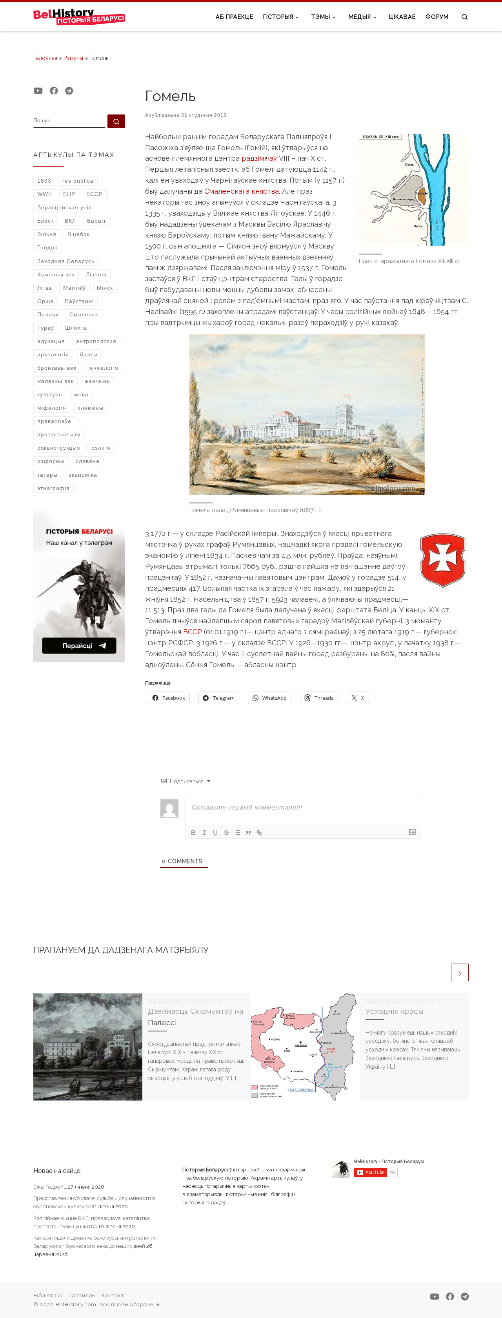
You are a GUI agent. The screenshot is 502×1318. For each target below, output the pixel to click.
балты (89, 354)
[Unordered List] (237, 832)
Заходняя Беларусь (66, 261)
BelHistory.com (76, 1304)
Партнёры (82, 1295)
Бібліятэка (48, 1295)
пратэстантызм (59, 434)
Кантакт (113, 1295)
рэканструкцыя (58, 448)
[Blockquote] (248, 832)
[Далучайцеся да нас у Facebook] (54, 90)
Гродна (47, 247)
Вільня (46, 234)
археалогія (53, 354)
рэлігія (101, 448)
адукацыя (51, 341)
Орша (45, 301)
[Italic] (204, 832)
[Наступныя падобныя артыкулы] (460, 972)
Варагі (96, 221)
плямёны (90, 408)
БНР (69, 194)
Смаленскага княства (241, 191)
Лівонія (96, 274)
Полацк (47, 314)
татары (47, 475)
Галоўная (45, 58)
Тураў (45, 328)
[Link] (259, 832)
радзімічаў (259, 158)
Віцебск (78, 234)
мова (81, 394)
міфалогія (51, 408)
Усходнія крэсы (395, 1011)
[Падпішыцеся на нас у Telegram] (69, 90)
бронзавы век (56, 368)
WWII (44, 194)
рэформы (51, 461)
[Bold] (193, 832)
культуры (50, 394)
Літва (44, 288)
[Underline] (215, 832)
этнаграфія (53, 488)
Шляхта (76, 328)
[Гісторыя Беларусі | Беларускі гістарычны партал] (79, 16)
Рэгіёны (73, 58)
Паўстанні (79, 301)
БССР (192, 632)
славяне (88, 461)
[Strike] (226, 832)
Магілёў (74, 288)
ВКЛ (70, 221)
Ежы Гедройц (50, 1187)
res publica (78, 181)
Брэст (45, 221)
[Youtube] (38, 90)
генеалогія (102, 368)
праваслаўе (54, 421)
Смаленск (83, 314)
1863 (44, 181)
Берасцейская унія (64, 207)
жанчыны (98, 381)
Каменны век (56, 274)
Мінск (105, 288)
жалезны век (55, 381)
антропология (96, 341)
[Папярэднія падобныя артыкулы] (440, 972)
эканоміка (83, 475)
